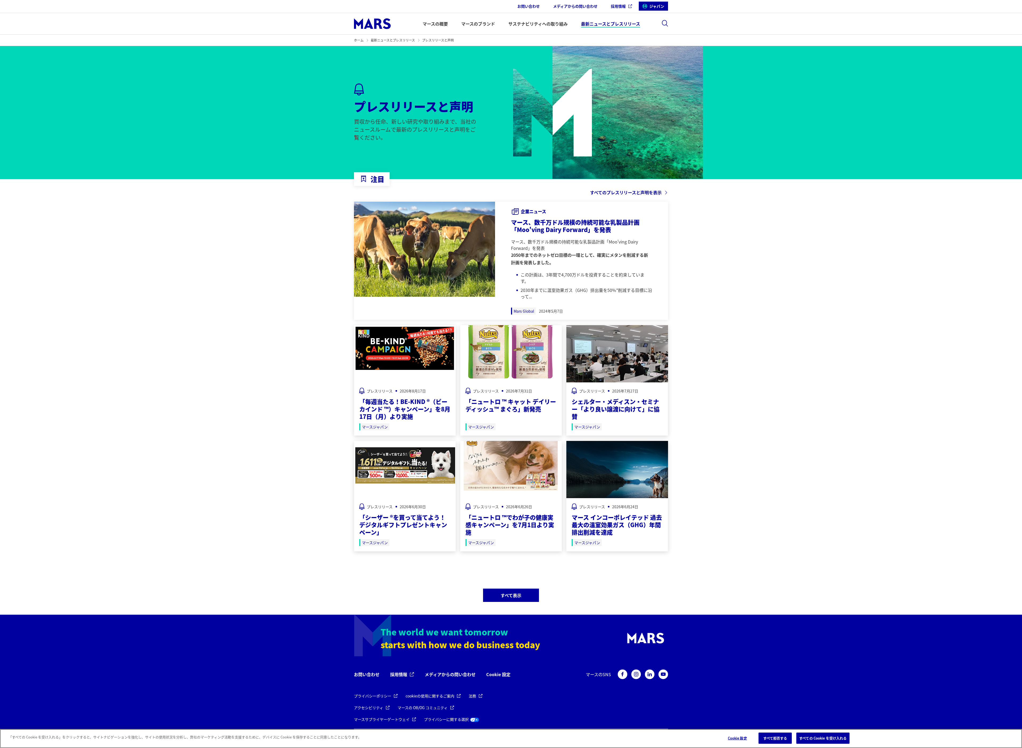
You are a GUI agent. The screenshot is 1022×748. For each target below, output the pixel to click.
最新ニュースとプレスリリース (393, 40)
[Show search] (665, 23)
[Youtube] (663, 674)
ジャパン (656, 6)
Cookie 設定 (498, 674)
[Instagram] (636, 674)
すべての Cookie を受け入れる (823, 738)
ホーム (359, 40)
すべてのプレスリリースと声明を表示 (626, 192)
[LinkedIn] (649, 674)
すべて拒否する (775, 738)
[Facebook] (622, 674)
